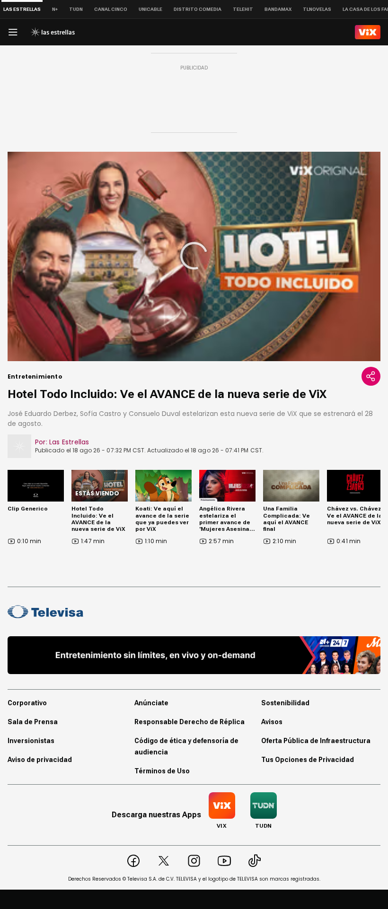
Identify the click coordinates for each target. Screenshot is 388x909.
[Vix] (367, 32)
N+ (55, 9)
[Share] (371, 376)
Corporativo (27, 703)
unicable (150, 9)
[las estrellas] (52, 32)
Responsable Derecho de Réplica (189, 722)
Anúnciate (151, 703)
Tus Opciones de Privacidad (307, 759)
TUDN (76, 9)
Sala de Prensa (33, 722)
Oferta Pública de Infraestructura (315, 741)
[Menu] (13, 32)
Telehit (243, 9)
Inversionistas (31, 741)
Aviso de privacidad (40, 759)
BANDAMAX (278, 9)
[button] (194, 256)
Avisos (271, 722)
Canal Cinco (110, 9)
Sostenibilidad (285, 703)
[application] (194, 256)
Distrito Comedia (197, 9)
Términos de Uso (162, 771)
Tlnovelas (317, 9)
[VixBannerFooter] (194, 655)
